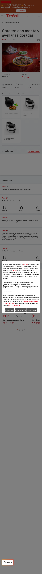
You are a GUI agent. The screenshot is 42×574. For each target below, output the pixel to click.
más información (14, 305)
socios (25, 265)
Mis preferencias (20, 310)
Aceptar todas (9, 310)
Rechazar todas (32, 310)
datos (15, 270)
